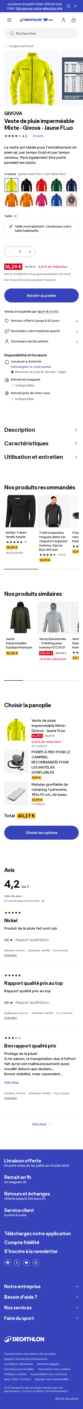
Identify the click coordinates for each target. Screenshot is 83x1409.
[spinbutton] (19, 251)
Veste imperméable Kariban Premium (19, 643)
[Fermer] (75, 6)
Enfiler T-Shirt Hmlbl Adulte (16, 535)
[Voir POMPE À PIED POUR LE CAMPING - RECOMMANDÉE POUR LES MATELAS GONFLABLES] (16, 761)
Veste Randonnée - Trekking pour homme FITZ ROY (53, 643)
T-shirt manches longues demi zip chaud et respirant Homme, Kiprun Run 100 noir (53, 541)
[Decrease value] (9, 252)
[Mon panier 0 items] (74, 20)
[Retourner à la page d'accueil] (36, 19)
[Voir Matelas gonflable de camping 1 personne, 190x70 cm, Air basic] (16, 794)
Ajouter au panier (41, 295)
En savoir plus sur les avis (22, 901)
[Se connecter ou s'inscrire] (63, 20)
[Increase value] (30, 252)
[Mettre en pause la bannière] (68, 6)
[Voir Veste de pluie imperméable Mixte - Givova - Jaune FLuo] (16, 730)
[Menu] (9, 20)
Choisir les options (41, 833)
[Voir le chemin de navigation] (6, 46)
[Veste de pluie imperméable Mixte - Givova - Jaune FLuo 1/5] (32, 78)
